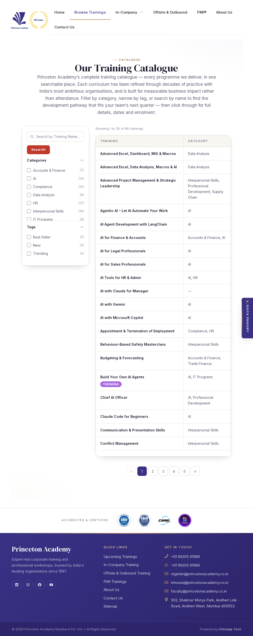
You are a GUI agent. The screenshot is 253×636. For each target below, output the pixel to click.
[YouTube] (51, 585)
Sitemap (110, 606)
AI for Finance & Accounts (123, 237)
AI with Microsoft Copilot (121, 318)
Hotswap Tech (230, 629)
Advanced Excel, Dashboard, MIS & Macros (138, 153)
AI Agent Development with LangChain (133, 224)
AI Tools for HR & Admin (120, 278)
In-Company (126, 12)
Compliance (58, 187)
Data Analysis (58, 195)
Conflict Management (119, 443)
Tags (31, 227)
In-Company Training (121, 564)
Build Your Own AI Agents (122, 377)
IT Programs (58, 219)
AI (58, 178)
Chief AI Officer (113, 397)
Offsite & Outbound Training (127, 573)
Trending (58, 253)
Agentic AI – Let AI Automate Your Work (134, 211)
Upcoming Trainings (120, 556)
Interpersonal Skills (58, 211)
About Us (224, 12)
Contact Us (64, 27)
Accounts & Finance (58, 170)
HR (58, 203)
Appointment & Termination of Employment (137, 331)
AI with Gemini (112, 304)
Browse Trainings (89, 12)
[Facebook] (39, 585)
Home (59, 12)
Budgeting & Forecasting (122, 358)
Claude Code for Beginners (124, 416)
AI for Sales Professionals (123, 264)
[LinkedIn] (16, 585)
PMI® (201, 12)
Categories (36, 160)
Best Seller (58, 237)
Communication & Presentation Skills (132, 430)
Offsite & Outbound (170, 12)
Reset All (38, 149)
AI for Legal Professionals (123, 251)
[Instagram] (28, 585)
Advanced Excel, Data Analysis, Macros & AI (138, 167)
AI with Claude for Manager (124, 291)
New (58, 245)
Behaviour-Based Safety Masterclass (133, 344)
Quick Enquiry (247, 319)
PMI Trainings (115, 581)
